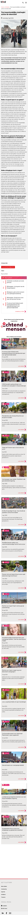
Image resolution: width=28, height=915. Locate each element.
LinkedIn (4, 905)
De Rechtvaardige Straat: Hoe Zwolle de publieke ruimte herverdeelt (13, 511)
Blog (6, 658)
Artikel (7, 372)
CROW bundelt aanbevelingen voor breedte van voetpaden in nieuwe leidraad (14, 384)
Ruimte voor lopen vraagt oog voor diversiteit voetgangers (12, 670)
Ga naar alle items (19, 311)
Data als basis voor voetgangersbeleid (13, 765)
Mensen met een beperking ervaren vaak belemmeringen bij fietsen (13, 574)
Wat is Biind (4, 886)
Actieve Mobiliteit (9, 267)
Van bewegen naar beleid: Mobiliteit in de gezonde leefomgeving (13, 479)
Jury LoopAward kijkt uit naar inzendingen (14, 702)
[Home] (3, 2)
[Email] (10, 913)
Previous (2, 326)
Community (4, 889)
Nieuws (7, 340)
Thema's (3, 897)
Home (2, 7)
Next (26, 326)
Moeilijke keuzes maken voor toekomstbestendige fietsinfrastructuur (13, 543)
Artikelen (7, 7)
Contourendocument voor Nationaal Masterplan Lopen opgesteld (12, 734)
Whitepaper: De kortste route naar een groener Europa (15, 298)
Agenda (3, 891)
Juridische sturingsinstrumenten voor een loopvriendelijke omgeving (14, 797)
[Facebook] (6, 913)
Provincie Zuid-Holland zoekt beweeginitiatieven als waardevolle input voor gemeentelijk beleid (15, 305)
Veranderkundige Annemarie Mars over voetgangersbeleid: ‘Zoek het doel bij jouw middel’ (14, 639)
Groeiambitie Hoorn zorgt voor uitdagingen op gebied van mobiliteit (12, 829)
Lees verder (21, 366)
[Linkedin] (3, 913)
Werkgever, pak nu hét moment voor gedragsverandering (15, 292)
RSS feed (4, 908)
